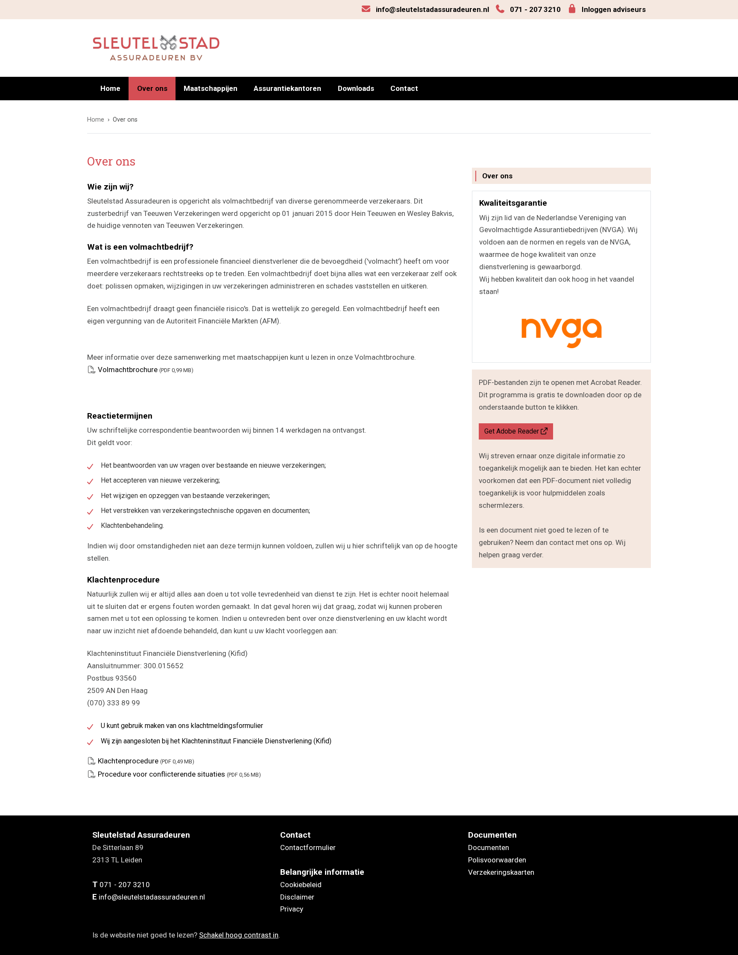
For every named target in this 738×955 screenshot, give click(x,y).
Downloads (356, 88)
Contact (404, 88)
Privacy (291, 909)
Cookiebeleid (301, 884)
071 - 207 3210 (535, 9)
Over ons (152, 88)
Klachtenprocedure (146, 761)
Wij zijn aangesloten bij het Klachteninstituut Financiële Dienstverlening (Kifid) (216, 741)
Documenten (488, 847)
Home (110, 88)
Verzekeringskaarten (501, 872)
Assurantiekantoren (287, 88)
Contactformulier (308, 847)
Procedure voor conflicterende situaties (179, 774)
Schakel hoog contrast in (238, 935)
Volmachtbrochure (145, 369)
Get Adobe (511, 431)
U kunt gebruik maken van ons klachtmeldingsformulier (182, 726)
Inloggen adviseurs (614, 9)
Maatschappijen (210, 88)
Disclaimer (297, 897)
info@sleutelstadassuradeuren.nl (432, 9)
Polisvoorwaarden (497, 860)
